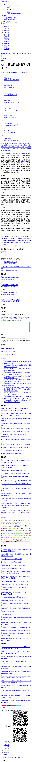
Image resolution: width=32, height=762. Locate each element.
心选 (25, 148)
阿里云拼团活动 (16, 520)
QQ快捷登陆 (10, 13)
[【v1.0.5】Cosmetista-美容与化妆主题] (11, 450)
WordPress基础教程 (7, 537)
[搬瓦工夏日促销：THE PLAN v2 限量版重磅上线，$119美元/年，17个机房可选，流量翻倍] (16, 410)
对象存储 (21, 145)
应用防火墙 (26, 240)
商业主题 (7, 757)
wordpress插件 (14, 535)
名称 (2, 334)
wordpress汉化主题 (19, 533)
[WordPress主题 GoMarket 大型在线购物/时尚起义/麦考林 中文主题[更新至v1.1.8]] (16, 551)
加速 (12, 238)
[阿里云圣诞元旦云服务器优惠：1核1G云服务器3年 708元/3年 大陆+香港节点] (16, 462)
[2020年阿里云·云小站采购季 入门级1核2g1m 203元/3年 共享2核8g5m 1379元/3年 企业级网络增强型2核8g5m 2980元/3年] (16, 507)
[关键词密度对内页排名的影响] (9, 285)
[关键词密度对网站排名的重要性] (10, 277)
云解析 (12, 147)
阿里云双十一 (9, 525)
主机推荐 (6, 49)
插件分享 (6, 41)
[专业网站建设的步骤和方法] (9, 292)
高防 (6, 148)
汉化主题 (6, 38)
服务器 (7, 531)
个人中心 (6, 748)
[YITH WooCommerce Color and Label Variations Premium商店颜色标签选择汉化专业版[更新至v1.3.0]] (16, 677)
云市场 (20, 148)
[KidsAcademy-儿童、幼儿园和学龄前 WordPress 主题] (15, 428)
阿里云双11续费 (16, 525)
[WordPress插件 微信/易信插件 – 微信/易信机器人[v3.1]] (16, 627)
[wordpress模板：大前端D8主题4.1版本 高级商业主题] (15, 470)
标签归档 (6, 746)
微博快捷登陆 (17, 13)
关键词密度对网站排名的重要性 (9, 279)
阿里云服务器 (9, 520)
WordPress (20, 541)
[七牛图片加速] (13, 758)
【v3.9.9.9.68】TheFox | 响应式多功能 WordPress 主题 (15, 447)
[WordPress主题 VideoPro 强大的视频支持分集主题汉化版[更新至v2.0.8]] (16, 619)
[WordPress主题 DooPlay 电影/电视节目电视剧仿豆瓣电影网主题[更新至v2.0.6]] (16, 668)
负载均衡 (26, 238)
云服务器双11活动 (6, 533)
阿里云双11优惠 (22, 526)
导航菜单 (3, 23)
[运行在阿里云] (4, 758)
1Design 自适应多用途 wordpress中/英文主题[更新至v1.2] (16, 481)
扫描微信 (6, 19)
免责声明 (6, 752)
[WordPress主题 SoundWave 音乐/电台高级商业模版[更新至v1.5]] (16, 485)
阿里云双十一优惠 (23, 523)
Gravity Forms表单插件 (7, 614)
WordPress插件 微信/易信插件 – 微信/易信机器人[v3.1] (15, 630)
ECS (1, 542)
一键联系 (18, 710)
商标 (27, 242)
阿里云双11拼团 (8, 526)
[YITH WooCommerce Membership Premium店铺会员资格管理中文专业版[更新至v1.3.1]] (16, 648)
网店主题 (6, 36)
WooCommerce (27, 541)
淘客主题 (6, 39)
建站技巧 (25, 531)
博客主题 (6, 30)
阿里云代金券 (11, 528)
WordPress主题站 (5, 1)
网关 (6, 147)
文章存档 (6, 745)
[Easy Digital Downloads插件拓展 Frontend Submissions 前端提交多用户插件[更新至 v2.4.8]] (16, 573)
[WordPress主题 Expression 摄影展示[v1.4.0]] (13, 597)
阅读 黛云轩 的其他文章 (10, 262)
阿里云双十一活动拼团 (6, 522)
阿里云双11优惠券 (15, 526)
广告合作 (6, 750)
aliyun (4, 542)
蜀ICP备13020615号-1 (17, 757)
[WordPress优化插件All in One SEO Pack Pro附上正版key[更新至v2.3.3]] (16, 635)
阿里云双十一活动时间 (25, 520)
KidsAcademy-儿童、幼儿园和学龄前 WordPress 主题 (15, 431)
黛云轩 (2, 72)
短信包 (13, 148)
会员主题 (6, 45)
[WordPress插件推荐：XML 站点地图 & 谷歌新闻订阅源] (16, 605)
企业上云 (8, 705)
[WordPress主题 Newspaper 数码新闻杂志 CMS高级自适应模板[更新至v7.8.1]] (16, 697)
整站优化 (11, 531)
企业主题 (6, 28)
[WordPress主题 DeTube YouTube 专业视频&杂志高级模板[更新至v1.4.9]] (16, 495)
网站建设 (21, 153)
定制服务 (6, 50)
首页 (2, 54)
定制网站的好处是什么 (9, 270)
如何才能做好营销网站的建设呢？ (10, 302)
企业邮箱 (20, 147)
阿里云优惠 (4, 528)
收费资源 (6, 43)
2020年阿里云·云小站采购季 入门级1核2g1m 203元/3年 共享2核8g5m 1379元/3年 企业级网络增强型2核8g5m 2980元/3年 (15, 512)
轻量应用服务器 (15, 143)
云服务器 (4, 143)
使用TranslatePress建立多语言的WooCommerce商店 (14, 584)
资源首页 (6, 27)
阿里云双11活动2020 (24, 525)
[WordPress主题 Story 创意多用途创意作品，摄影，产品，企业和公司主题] (16, 589)
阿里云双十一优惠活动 (14, 523)
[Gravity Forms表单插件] (7, 611)
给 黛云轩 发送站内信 (10, 263)
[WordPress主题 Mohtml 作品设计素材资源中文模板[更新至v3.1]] (16, 687)
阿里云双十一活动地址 (16, 522)
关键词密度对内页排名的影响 (9, 286)
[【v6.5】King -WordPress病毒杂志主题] (11, 559)
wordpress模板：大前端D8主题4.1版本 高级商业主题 (15, 473)
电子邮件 (4, 337)
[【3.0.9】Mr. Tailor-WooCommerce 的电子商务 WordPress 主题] (16, 436)
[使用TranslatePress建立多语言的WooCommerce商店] (15, 581)
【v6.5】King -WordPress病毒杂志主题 (11, 562)
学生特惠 (18, 705)
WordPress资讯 (7, 54)
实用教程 (6, 47)
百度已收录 (25, 72)
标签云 (3, 517)
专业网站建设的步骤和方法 (8, 294)
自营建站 (8, 150)
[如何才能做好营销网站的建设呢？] (11, 300)
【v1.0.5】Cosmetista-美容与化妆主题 (11, 453)
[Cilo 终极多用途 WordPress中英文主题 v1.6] (13, 565)
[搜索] (16, 22)
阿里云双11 (28, 526)
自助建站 (19, 528)
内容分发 (13, 145)
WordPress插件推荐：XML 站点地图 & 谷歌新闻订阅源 (15, 608)
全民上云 (13, 705)
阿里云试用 (3, 520)
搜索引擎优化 (18, 531)
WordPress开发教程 (24, 535)
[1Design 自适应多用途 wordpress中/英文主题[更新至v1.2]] (16, 478)
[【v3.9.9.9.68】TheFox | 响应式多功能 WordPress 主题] (16, 444)
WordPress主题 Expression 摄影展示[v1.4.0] (12, 600)
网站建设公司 (14, 168)
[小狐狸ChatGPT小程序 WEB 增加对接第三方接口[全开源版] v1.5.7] (16, 420)
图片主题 (6, 34)
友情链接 (6, 754)
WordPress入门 (17, 537)
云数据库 (25, 143)
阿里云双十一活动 (25, 522)
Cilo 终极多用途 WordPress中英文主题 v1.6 (12, 568)
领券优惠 (3, 705)
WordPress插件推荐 (6, 535)
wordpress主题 (5, 541)
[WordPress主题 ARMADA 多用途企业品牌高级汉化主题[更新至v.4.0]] (16, 658)
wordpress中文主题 (13, 541)
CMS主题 (6, 32)
